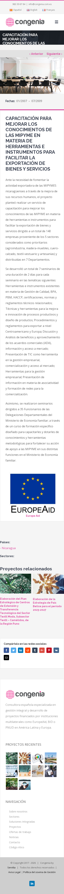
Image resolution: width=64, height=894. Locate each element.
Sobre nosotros (18, 811)
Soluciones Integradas (22, 821)
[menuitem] (15, 10)
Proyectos (15, 826)
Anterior (37, 54)
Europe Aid (33, 515)
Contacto (14, 842)
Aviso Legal (14, 872)
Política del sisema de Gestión (39, 872)
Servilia (11, 867)
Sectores (14, 816)
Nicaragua (9, 548)
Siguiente (53, 54)
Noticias (14, 837)
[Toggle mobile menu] (57, 22)
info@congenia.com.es (40, 4)
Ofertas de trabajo (20, 832)
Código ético (16, 847)
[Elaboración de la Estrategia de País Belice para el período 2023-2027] (48, 584)
